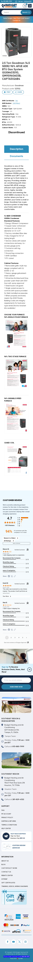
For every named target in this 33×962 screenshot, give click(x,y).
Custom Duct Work (9, 868)
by (19, 958)
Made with (13, 958)
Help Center (6, 828)
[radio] (23, 517)
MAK (21, 958)
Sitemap (4, 879)
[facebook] (7, 941)
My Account (6, 814)
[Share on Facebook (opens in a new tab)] (9, 576)
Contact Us (6, 872)
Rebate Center (7, 875)
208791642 (16, 103)
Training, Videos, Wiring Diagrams (14, 886)
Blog (3, 864)
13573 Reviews (11, 525)
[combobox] (12, 12)
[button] (9, 916)
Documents (16, 156)
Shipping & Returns (8, 821)
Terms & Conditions (9, 825)
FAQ (2, 810)
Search (25, 12)
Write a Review (16, 543)
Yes (16, 101)
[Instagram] (25, 941)
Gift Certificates (8, 883)
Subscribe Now (16, 687)
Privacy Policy (7, 817)
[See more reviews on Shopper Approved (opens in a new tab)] (15, 576)
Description (16, 149)
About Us (5, 861)
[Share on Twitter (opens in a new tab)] (12, 576)
